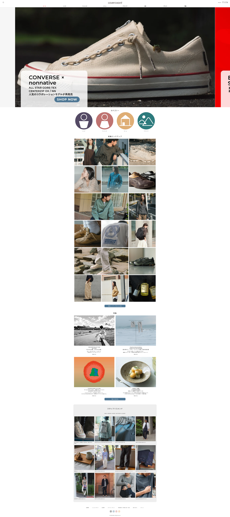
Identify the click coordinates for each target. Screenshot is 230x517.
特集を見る (94, 354)
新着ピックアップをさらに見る (115, 306)
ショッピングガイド (95, 507)
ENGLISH (219, 2)
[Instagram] (111, 511)
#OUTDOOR (118, 413)
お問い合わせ (135, 507)
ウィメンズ (104, 131)
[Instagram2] (114, 511)
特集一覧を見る (115, 399)
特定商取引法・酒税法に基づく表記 (124, 507)
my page (225, 2)
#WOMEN (109, 413)
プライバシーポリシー (111, 507)
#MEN (105, 413)
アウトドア (146, 131)
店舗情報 (87, 507)
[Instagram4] (119, 511)
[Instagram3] (116, 511)
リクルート (142, 507)
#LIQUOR (123, 413)
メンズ (83, 131)
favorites (223, 2)
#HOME (113, 413)
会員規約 (103, 507)
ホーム (125, 131)
